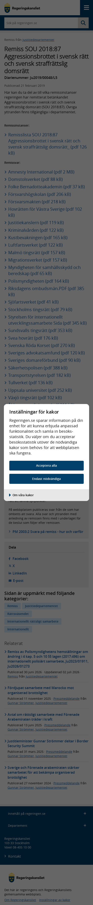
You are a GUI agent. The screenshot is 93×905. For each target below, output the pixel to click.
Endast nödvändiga (46, 479)
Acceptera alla (46, 465)
